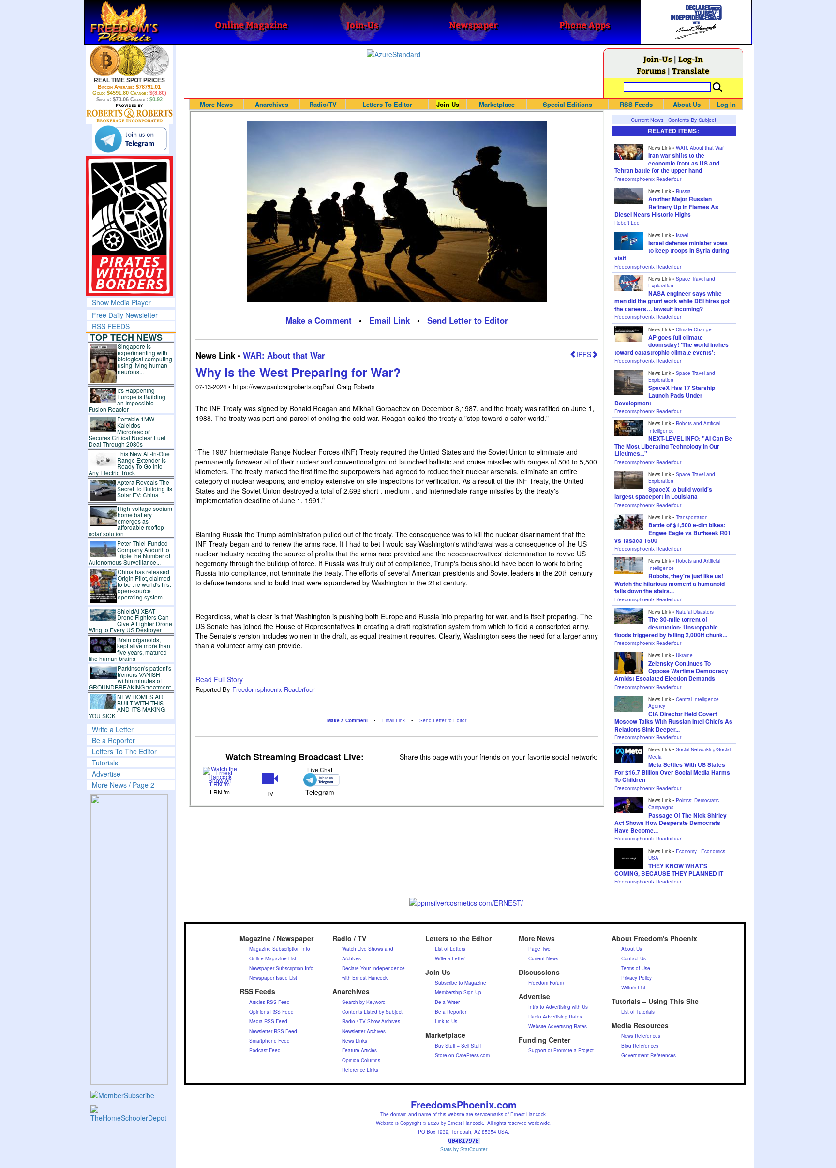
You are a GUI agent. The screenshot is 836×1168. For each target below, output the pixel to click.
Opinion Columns (361, 1060)
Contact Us (633, 958)
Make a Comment (318, 320)
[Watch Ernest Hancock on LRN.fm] (220, 776)
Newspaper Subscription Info (281, 968)
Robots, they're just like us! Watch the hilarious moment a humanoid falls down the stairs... (669, 583)
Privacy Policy (636, 977)
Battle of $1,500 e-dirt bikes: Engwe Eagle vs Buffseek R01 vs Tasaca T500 (672, 532)
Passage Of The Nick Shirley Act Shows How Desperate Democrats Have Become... (670, 823)
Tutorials (105, 762)
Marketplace (497, 104)
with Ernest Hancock (365, 977)
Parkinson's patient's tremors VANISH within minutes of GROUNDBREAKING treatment (130, 677)
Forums (651, 70)
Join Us (447, 104)
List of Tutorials (638, 1011)
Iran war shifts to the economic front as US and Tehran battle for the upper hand (666, 163)
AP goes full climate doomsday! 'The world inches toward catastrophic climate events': (671, 345)
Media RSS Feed (268, 1021)
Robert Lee (627, 222)
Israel (682, 235)
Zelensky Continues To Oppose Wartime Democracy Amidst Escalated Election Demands (671, 671)
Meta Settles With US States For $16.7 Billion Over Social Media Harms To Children (672, 772)
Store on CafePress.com (462, 1055)
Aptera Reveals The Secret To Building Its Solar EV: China (144, 488)
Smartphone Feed (269, 1040)
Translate (690, 70)
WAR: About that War (284, 355)
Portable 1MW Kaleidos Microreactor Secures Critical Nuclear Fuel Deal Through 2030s (127, 431)
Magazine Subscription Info (279, 948)
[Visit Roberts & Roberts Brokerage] (129, 60)
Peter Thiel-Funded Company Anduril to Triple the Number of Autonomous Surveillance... (130, 552)
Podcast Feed (265, 1050)
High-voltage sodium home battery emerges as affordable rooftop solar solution (130, 521)
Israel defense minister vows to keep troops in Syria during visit (671, 250)
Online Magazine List (272, 958)
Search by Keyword (364, 1002)
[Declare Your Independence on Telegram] (130, 139)
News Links (354, 1040)
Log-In (690, 59)
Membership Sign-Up (458, 992)
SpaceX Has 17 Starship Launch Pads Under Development (664, 395)
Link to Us (446, 1021)
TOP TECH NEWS (126, 337)
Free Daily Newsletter (125, 315)
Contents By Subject (692, 119)
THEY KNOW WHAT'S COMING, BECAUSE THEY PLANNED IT (668, 869)
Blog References (639, 1045)
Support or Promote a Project (561, 1050)
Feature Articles (359, 1050)
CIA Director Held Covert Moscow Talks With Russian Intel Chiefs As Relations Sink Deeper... (673, 721)
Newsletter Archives (364, 1031)
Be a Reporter (113, 740)
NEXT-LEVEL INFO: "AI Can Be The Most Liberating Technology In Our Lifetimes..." (673, 446)
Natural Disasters (695, 611)
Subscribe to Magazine (460, 982)
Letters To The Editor (124, 751)
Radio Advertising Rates (555, 1016)
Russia (683, 191)
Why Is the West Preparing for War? (298, 372)
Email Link (389, 320)
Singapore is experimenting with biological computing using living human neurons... (145, 358)
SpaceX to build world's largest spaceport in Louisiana (663, 493)
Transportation (692, 517)
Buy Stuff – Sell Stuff (458, 1045)
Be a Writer (447, 1002)
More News (216, 104)
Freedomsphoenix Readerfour (273, 689)
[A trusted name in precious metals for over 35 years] (129, 113)
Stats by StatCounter (463, 1149)
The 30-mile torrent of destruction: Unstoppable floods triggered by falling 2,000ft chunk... (670, 627)
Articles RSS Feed (269, 1002)
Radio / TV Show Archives (371, 1021)
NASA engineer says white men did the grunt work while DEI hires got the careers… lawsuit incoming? (672, 301)
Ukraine (684, 655)
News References (640, 1036)
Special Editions (567, 104)
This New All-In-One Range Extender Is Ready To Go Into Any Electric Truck (129, 463)
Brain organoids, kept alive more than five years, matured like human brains (130, 648)
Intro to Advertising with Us (558, 1006)
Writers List (633, 987)
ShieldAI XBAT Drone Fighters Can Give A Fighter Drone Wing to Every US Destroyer (131, 620)
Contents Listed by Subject (372, 1011)
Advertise (106, 774)
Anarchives (271, 104)
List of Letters (450, 948)
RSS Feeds (636, 104)
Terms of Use (635, 968)
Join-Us (657, 59)
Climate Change (694, 329)
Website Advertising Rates (557, 1026)
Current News (647, 119)
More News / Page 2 (123, 785)
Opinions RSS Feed (271, 1011)
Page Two (539, 948)
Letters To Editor (387, 104)
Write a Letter (113, 729)
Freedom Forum (546, 982)
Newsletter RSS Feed (273, 1031)
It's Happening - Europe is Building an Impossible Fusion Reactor (127, 399)
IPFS (583, 354)
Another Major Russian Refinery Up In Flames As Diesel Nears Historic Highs (666, 206)
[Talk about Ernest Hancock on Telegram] (319, 779)
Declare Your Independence (373, 968)
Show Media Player (121, 302)
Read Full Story (219, 679)
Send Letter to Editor (467, 320)
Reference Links (360, 1069)
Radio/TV (323, 104)
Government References (648, 1055)
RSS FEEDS (111, 326)
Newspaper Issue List (273, 977)
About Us (687, 104)
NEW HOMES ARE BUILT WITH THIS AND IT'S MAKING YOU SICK (128, 705)
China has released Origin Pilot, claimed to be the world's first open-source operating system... (144, 584)
